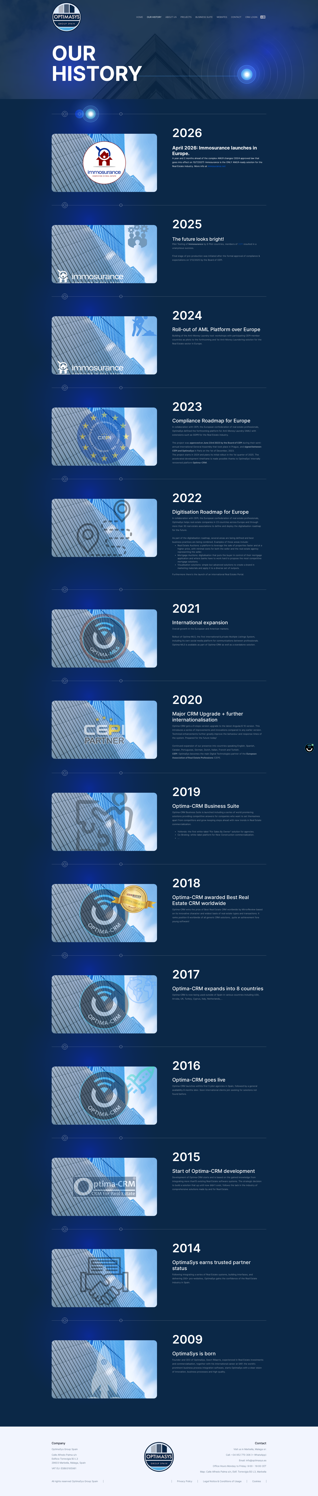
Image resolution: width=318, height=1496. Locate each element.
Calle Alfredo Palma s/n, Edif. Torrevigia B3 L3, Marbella (236, 1471)
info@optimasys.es (256, 1460)
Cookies (256, 1481)
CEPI (240, 244)
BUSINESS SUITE (204, 17)
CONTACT (236, 17)
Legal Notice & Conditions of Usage (222, 1481)
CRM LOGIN (251, 17)
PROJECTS (186, 17)
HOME (139, 17)
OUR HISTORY (154, 17)
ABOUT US (171, 17)
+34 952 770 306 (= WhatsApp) (248, 1454)
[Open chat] (309, 748)
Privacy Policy (184, 1481)
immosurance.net (217, 166)
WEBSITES (222, 17)
